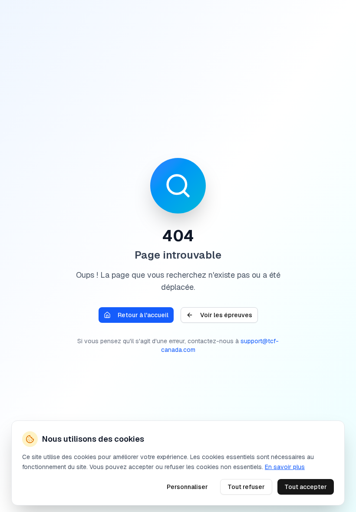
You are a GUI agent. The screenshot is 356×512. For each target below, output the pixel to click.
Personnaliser (187, 486)
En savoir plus (285, 466)
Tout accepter (305, 486)
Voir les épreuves (226, 315)
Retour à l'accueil (143, 315)
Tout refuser (246, 486)
